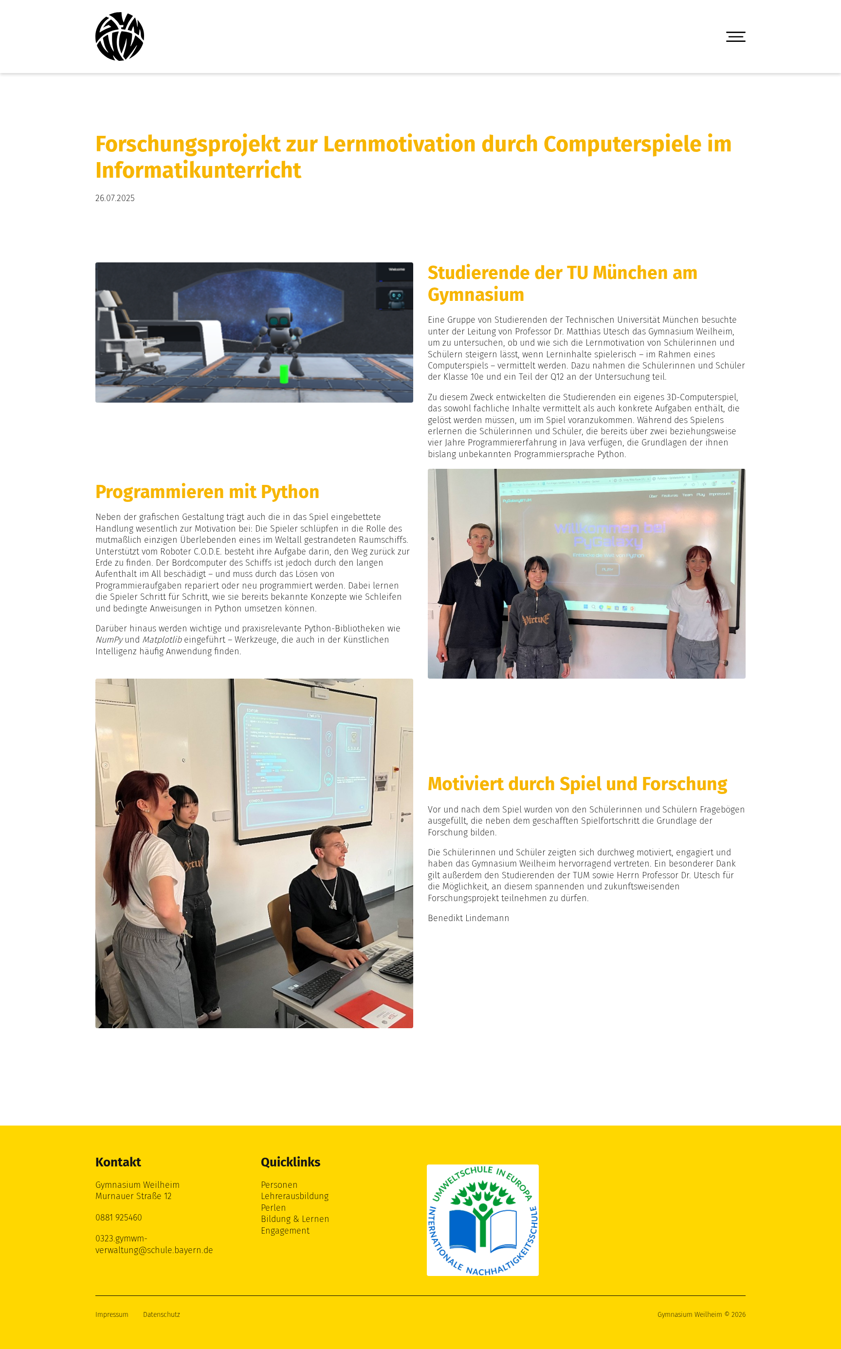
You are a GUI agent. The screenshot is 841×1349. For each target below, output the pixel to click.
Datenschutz (161, 1315)
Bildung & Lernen (295, 1219)
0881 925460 (118, 1217)
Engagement (285, 1230)
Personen (279, 1185)
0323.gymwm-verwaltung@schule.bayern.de (154, 1244)
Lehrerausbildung (295, 1196)
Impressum (111, 1315)
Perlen (273, 1207)
